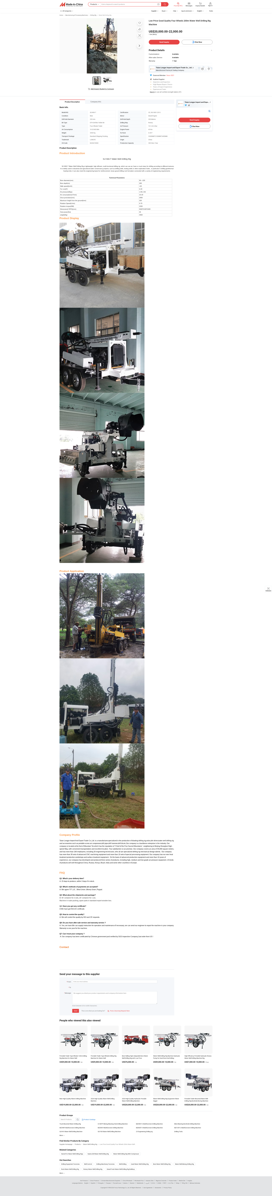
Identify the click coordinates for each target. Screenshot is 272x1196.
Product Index (173, 1180)
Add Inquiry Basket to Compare (102, 89)
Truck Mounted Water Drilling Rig (70, 1124)
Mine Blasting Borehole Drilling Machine (187, 1124)
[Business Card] (209, 111)
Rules (211, 11)
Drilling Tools (178, 1131)
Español (93, 1183)
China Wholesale (127, 1180)
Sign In (152, 92)
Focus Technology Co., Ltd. (122, 1187)
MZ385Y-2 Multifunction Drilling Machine (149, 1124)
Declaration (158, 1187)
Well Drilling (122, 1164)
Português (101, 1183)
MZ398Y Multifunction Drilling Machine (72, 1128)
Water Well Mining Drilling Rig (184, 1164)
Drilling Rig (93, 15)
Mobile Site (182, 1180)
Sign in (210, 6)
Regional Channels (161, 1180)
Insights (189, 1180)
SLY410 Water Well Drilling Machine (71, 1131)
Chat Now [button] (198, 42)
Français (108, 1183)
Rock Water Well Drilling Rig (70, 1169)
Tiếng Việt (185, 1183)
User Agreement (147, 1187)
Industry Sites (150, 1180)
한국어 (153, 1183)
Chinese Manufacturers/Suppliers (110, 1180)
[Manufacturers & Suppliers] (71, 4)
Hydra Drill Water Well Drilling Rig (98, 1154)
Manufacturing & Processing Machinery (76, 15)
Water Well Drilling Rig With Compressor (126, 1154)
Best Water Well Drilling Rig (162, 1164)
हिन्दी (164, 1183)
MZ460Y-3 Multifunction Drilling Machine (149, 1128)
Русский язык (117, 1183)
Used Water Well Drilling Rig (140, 1164)
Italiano (125, 1183)
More (61, 1173)
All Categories (66, 11)
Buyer (164, 11)
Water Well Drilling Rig (105, 15)
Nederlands (140, 1183)
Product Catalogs (89, 1119)
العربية (147, 1183)
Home (61, 15)
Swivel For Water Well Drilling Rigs (72, 1154)
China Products (94, 1180)
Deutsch (132, 1183)
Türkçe (177, 1183)
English (86, 1183)
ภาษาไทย (170, 1183)
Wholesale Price (139, 1180)
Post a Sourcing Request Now (119, 1011)
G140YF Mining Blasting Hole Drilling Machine (113, 1124)
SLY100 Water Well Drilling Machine (109, 1131)
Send (75, 1011)
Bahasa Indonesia (195, 1183)
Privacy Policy (168, 1187)
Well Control (88, 1164)
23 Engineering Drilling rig (144, 1131)
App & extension (186, 11)
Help (174, 11)
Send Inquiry (164, 42)
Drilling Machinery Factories (105, 1164)
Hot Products (84, 1180)
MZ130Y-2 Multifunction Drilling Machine (187, 1128)
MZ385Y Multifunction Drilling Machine (110, 1128)
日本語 (159, 1183)
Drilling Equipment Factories (70, 1164)
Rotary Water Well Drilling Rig (92, 1169)
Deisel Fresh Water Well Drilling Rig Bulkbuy (121, 1169)
